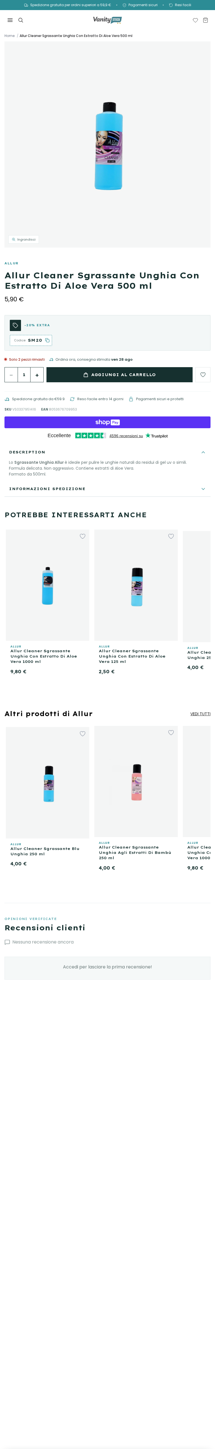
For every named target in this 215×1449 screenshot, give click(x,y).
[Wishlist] (195, 20)
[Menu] (10, 20)
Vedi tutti (200, 714)
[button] (107, 144)
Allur (11, 263)
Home (9, 36)
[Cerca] (21, 20)
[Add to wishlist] (203, 374)
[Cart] (205, 20)
